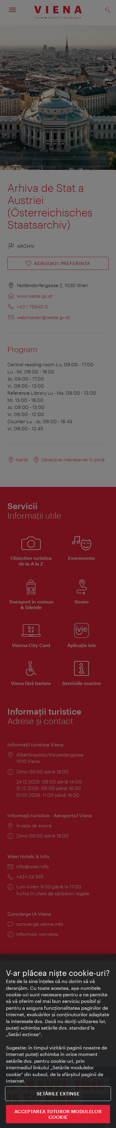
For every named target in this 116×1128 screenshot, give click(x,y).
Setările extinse (58, 1093)
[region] (58, 1041)
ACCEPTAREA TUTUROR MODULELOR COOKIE (57, 1114)
